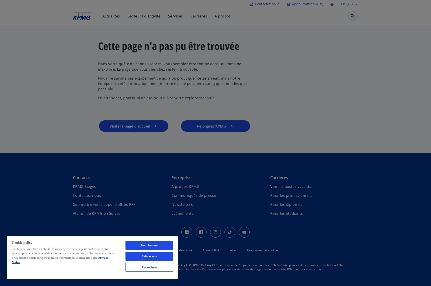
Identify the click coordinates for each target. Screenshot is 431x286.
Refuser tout (149, 256)
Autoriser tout (149, 245)
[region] (92, 257)
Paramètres (149, 267)
